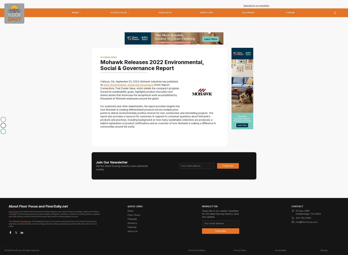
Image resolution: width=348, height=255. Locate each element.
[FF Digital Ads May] (174, 38)
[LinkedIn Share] (3, 131)
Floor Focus (119, 12)
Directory (206, 12)
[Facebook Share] (3, 119)
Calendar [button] (248, 12)
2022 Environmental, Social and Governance (128, 85)
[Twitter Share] (3, 125)
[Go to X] (16, 232)
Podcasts (165, 12)
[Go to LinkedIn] (22, 232)
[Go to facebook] (10, 232)
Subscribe (228, 165)
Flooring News (108, 57)
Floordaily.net (25, 221)
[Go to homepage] (14, 13)
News (75, 12)
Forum (290, 12)
